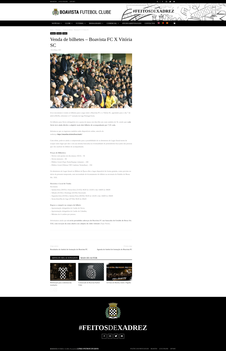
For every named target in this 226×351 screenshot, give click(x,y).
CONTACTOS (150, 23)
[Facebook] (162, 1)
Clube (68, 23)
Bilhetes (53, 1)
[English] (159, 23)
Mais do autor (89, 258)
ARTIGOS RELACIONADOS (65, 258)
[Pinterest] (83, 235)
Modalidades (95, 23)
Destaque (58, 30)
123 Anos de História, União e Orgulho (118, 283)
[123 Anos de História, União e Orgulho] (119, 272)
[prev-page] (51, 289)
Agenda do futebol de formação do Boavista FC (114, 249)
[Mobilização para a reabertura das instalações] (63, 272)
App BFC (72, 1)
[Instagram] (166, 1)
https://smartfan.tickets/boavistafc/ (69, 134)
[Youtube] (174, 1)
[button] (158, 1)
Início (51, 30)
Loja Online (63, 1)
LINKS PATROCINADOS (88, 349)
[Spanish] (167, 23)
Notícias (56, 23)
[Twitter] (170, 1)
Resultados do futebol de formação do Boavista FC (69, 249)
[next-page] (55, 289)
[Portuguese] (163, 23)
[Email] (94, 235)
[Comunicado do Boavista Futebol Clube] (91, 272)
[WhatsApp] (88, 235)
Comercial (112, 23)
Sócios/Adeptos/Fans (131, 23)
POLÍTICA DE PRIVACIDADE (139, 349)
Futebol (80, 23)
